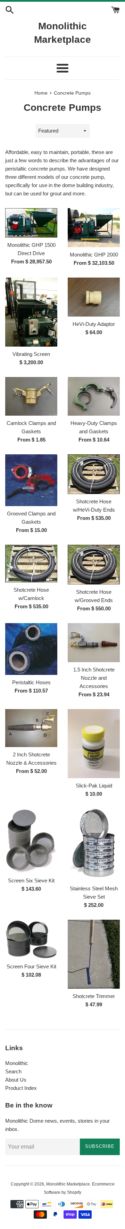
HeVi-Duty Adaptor (94, 324)
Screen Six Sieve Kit (31, 880)
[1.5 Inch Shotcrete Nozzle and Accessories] (94, 642)
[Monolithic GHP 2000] (94, 227)
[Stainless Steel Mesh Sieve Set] (94, 845)
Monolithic (16, 1063)
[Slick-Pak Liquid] (94, 743)
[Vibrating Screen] (31, 312)
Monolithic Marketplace (62, 33)
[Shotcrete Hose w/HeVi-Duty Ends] (94, 474)
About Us (15, 1080)
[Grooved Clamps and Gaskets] (31, 480)
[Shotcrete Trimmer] (94, 954)
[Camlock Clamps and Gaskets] (31, 396)
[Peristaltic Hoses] (31, 649)
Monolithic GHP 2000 (94, 255)
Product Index (21, 1088)
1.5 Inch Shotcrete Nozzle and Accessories (94, 678)
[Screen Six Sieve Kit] (31, 841)
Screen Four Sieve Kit (31, 966)
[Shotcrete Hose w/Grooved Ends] (94, 564)
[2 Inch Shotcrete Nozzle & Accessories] (31, 728)
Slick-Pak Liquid (94, 785)
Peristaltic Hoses (31, 682)
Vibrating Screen (31, 354)
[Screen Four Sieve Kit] (31, 939)
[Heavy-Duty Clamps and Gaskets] (94, 396)
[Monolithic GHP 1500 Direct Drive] (31, 223)
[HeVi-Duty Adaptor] (94, 297)
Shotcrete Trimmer (94, 996)
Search (13, 1071)
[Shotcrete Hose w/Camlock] (31, 563)
